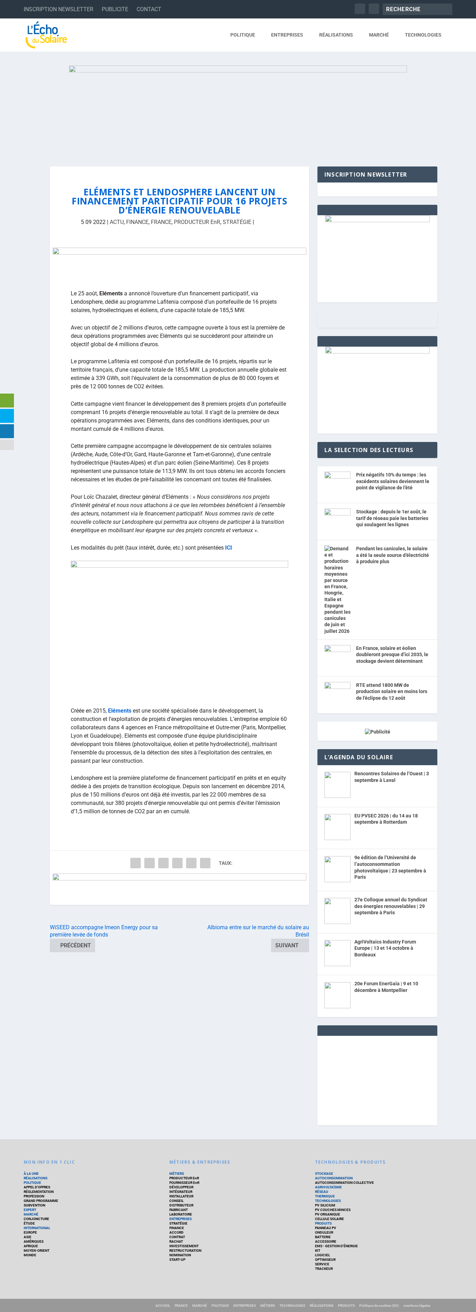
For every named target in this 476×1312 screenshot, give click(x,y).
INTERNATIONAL (37, 1228)
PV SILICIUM (325, 1205)
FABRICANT (178, 1210)
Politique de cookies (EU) (379, 1305)
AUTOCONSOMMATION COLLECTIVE (344, 1183)
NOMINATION (180, 1255)
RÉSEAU (321, 1192)
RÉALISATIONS (336, 35)
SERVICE (322, 1264)
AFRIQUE (31, 1246)
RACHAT (176, 1241)
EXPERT (30, 1210)
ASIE (27, 1237)
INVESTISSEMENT (184, 1246)
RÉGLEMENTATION (39, 1192)
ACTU (117, 222)
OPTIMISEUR (325, 1259)
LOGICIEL (322, 1255)
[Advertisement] (377, 1079)
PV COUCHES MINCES (333, 1210)
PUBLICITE (115, 9)
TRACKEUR (324, 1269)
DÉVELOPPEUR (181, 1187)
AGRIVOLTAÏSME (328, 1187)
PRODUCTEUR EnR (197, 222)
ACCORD (176, 1232)
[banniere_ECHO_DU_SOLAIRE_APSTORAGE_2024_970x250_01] (238, 109)
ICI (228, 547)
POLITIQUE (242, 35)
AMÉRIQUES (34, 1241)
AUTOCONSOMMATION (334, 1178)
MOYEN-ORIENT (36, 1250)
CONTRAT (177, 1237)
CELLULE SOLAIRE (329, 1219)
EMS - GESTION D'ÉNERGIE (336, 1246)
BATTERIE (323, 1237)
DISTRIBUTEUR (181, 1205)
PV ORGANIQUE (327, 1214)
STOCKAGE (324, 1173)
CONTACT (149, 9)
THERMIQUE (325, 1196)
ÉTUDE (29, 1223)
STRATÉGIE (237, 222)
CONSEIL (176, 1201)
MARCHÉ (379, 35)
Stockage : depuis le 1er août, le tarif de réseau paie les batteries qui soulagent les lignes (392, 518)
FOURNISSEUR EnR (184, 1183)
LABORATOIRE (180, 1214)
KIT (317, 1250)
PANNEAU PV (325, 1228)
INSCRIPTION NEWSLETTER (58, 9)
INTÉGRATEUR (180, 1192)
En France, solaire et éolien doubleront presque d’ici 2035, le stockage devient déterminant (392, 654)
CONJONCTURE (36, 1219)
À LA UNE (31, 1173)
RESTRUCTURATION (185, 1250)
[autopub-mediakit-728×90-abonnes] (179, 263)
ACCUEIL (162, 1305)
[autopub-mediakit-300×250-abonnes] (377, 352)
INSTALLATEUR (181, 1196)
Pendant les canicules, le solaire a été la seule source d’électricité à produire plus (392, 555)
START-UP (177, 1259)
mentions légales (417, 1305)
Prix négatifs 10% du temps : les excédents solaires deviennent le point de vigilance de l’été (392, 481)
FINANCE (137, 222)
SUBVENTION (34, 1205)
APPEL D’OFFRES (37, 1187)
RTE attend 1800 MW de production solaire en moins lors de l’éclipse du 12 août (391, 691)
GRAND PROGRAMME (41, 1201)
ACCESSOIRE (325, 1241)
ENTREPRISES (287, 35)
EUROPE (30, 1232)
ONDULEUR (324, 1232)
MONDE (30, 1255)
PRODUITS (323, 1223)
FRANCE (161, 222)
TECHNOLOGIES (423, 35)
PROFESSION (34, 1196)
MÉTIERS (176, 1173)
